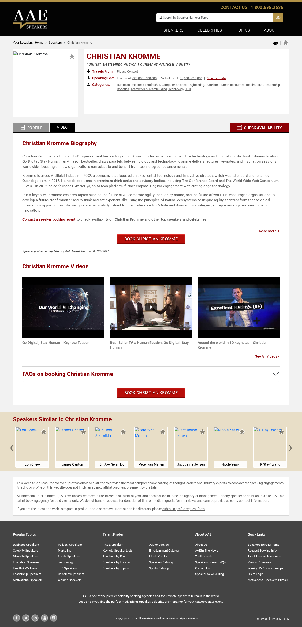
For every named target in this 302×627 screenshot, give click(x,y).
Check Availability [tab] (262, 128)
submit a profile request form (183, 509)
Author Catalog (159, 544)
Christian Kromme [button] (124, 56)
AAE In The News (206, 550)
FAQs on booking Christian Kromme (67, 374)
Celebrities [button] (209, 30)
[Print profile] (275, 43)
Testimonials (203, 556)
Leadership (272, 85)
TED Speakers (67, 568)
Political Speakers (70, 544)
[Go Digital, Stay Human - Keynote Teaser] (63, 307)
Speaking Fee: (103, 78)
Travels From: (102, 71)
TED (188, 89)
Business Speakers (26, 544)
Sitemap (262, 618)
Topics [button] (243, 30)
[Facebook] (16, 620)
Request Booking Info (262, 550)
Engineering (196, 85)
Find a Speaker (112, 544)
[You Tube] (44, 620)
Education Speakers (26, 562)
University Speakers (71, 574)
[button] (11, 447)
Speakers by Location (117, 562)
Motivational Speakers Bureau (268, 580)
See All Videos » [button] (267, 356)
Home (39, 42)
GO (278, 17)
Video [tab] (62, 127)
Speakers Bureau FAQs (210, 562)
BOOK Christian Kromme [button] (151, 238)
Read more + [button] (269, 231)
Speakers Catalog (161, 562)
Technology (176, 89)
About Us (201, 544)
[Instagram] (53, 620)
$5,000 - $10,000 (191, 78)
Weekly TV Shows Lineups (265, 568)
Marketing (64, 550)
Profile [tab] (34, 128)
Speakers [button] (173, 30)
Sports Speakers (69, 556)
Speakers (55, 42)
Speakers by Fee (114, 556)
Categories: (101, 85)
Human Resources (232, 85)
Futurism (212, 85)
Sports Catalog (159, 568)
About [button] (270, 30)
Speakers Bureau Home (263, 544)
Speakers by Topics (116, 568)
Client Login (255, 574)
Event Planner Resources (264, 556)
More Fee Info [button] (216, 78)
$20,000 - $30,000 (144, 78)
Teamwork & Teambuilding (149, 89)
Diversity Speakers (25, 556)
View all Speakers (260, 562)
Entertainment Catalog (164, 550)
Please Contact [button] (127, 71)
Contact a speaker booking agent (49, 219)
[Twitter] (25, 620)
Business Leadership (145, 85)
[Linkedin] (35, 620)
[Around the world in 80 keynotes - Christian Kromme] (239, 307)
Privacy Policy (280, 618)
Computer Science (174, 85)
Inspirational (254, 85)
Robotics (123, 89)
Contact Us (202, 568)
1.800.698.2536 (267, 7)
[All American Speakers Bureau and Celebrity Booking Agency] (30, 19)
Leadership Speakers (27, 574)
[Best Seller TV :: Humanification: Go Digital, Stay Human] (151, 307)
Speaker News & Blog (209, 574)
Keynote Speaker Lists (118, 550)
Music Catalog (158, 556)
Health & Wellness (25, 568)
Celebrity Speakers (25, 550)
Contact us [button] (233, 7)
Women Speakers (70, 580)
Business (123, 85)
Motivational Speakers (28, 580)
